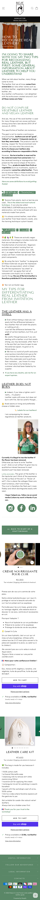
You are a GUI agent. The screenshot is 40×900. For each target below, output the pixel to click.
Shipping (16, 582)
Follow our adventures (19, 865)
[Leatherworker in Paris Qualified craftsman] (32, 513)
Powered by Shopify (20, 898)
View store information (13, 703)
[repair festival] (21, 513)
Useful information (19, 858)
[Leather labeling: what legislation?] (28, 453)
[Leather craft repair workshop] (10, 513)
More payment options (20, 691)
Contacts (19, 878)
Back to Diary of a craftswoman (21, 530)
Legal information (19, 871)
